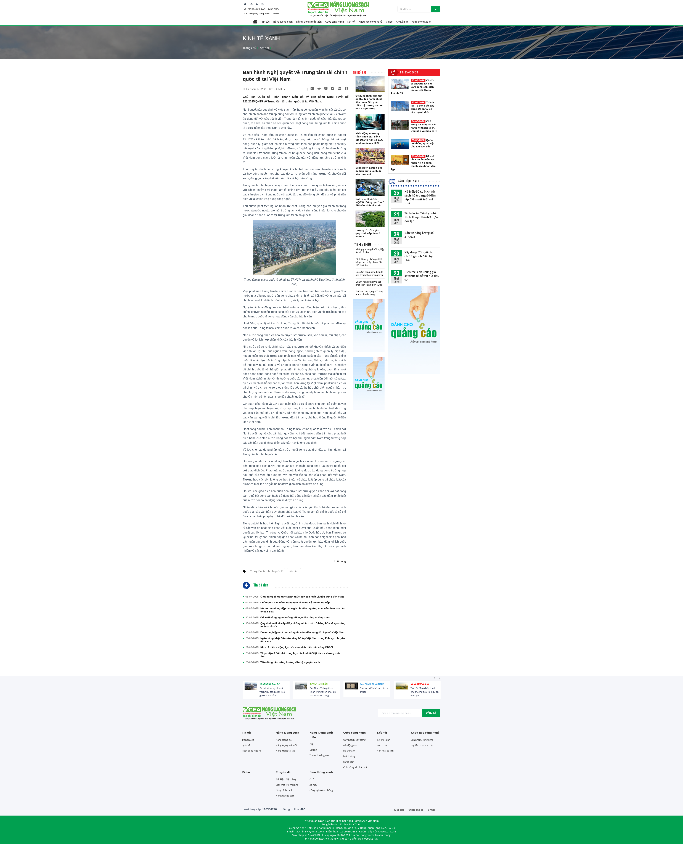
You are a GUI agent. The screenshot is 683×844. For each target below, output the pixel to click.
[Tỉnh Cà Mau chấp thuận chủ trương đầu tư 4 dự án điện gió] (402, 689)
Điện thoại (416, 809)
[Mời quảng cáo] (262, 4)
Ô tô (311, 779)
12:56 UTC (273, 8)
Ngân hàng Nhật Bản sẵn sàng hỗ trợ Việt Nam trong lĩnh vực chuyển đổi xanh (302, 640)
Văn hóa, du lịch (385, 750)
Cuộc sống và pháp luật (355, 767)
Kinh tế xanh (383, 739)
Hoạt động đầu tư (270, 684)
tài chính (294, 571)
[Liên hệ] (257, 4)
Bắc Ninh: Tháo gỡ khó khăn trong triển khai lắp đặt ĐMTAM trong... (323, 691)
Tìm (435, 8)
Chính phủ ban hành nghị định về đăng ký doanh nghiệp (295, 602)
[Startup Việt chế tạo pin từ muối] (351, 689)
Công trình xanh (284, 790)
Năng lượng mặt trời (286, 745)
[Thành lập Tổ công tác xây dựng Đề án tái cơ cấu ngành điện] (400, 106)
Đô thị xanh (349, 750)
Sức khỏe (382, 745)
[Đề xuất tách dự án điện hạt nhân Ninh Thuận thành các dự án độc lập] (400, 160)
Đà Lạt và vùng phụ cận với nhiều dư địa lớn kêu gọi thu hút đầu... (272, 691)
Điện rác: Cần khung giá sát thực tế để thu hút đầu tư (421, 276)
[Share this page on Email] (312, 88)
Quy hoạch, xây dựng (354, 739)
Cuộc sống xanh (334, 21)
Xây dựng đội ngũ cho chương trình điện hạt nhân (418, 256)
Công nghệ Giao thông (321, 790)
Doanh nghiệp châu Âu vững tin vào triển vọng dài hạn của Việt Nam (302, 632)
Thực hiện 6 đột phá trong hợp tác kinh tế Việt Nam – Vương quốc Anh (300, 655)
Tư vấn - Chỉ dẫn (319, 684)
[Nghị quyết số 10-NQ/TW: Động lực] (370, 187)
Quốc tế (246, 745)
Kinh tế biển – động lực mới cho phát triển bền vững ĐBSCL (297, 647)
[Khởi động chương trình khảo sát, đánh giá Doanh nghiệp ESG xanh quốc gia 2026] (370, 122)
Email (431, 809)
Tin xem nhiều (362, 244)
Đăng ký (431, 713)
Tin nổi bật (359, 72)
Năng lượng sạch (283, 21)
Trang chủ (249, 48)
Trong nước (248, 739)
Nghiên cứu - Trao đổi (422, 745)
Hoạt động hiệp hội (252, 750)
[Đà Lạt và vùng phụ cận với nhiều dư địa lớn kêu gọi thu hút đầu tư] (251, 689)
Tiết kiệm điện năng (286, 779)
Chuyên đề (402, 21)
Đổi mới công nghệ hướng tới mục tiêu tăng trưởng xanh (295, 617)
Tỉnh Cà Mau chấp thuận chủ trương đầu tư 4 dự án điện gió (425, 691)
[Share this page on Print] (319, 88)
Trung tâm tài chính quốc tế (266, 571)
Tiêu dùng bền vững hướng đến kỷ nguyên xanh (290, 662)
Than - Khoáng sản (319, 755)
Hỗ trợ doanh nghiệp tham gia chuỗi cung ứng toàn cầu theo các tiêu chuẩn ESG (302, 610)
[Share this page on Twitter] (332, 88)
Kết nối (351, 21)
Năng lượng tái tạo (285, 750)
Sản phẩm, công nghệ (372, 684)
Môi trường (349, 756)
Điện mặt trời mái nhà (287, 784)
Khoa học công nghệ (370, 21)
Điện (311, 744)
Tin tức (265, 21)
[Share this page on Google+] (325, 88)
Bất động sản (350, 745)
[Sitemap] (251, 4)
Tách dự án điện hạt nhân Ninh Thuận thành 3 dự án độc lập (422, 217)
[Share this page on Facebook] (346, 88)
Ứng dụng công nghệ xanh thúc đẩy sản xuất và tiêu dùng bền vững (302, 596)
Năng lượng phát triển (309, 21)
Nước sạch (348, 761)
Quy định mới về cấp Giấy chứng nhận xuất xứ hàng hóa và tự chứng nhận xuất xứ (302, 625)
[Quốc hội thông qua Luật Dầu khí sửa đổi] (400, 144)
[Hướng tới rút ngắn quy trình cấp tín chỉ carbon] (370, 219)
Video (389, 21)
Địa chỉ (399, 809)
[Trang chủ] (245, 4)
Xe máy (313, 784)
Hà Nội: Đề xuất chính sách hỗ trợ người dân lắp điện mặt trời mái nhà (420, 197)
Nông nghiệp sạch (285, 795)
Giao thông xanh (421, 21)
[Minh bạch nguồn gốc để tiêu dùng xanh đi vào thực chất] (370, 156)
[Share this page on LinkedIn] (339, 88)
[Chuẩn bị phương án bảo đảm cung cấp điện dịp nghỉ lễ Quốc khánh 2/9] (400, 84)
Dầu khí (313, 749)
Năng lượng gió (420, 684)
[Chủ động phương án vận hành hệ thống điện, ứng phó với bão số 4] (400, 125)
